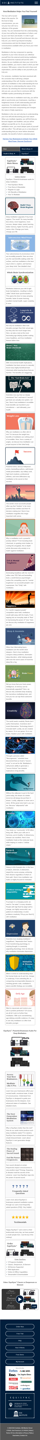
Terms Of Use (10, 1433)
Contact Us (23, 1435)
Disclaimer (19, 1433)
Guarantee (16, 1435)
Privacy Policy (28, 1433)
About (31, 1430)
